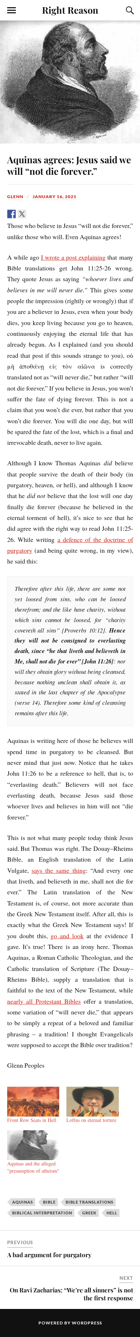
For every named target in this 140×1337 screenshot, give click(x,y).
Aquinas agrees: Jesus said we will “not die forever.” (69, 165)
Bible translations (89, 1202)
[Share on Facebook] (11, 214)
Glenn (15, 196)
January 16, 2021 (54, 196)
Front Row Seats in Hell (31, 1120)
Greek (89, 1212)
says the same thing (59, 870)
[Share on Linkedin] (53, 214)
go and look (67, 935)
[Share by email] (63, 214)
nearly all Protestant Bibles (44, 1001)
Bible (49, 1202)
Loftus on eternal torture (91, 1120)
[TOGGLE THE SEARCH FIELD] (129, 10)
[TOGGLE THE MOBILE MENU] (11, 10)
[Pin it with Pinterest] (42, 214)
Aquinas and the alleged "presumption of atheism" (33, 1167)
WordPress (87, 1322)
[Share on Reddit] (32, 214)
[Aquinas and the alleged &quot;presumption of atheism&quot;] (33, 1145)
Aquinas (22, 1202)
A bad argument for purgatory (49, 1255)
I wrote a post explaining (73, 257)
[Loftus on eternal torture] (92, 1102)
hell (112, 1212)
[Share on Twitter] (22, 214)
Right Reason (70, 10)
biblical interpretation (42, 1212)
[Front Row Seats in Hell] (33, 1102)
